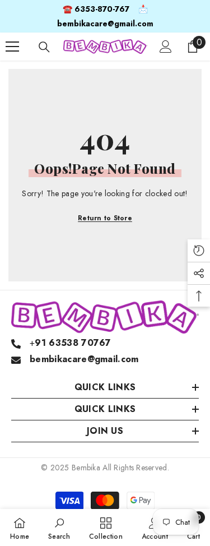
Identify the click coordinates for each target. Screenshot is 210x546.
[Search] (44, 47)
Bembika (86, 467)
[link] (59, 527)
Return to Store (105, 218)
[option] (105, 16)
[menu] (12, 46)
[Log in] (166, 46)
